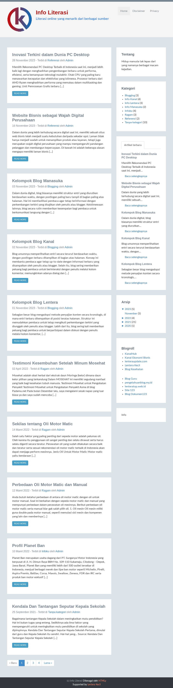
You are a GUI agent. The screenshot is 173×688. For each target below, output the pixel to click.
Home (123, 11)
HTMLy (102, 681)
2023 (128, 309)
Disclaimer (138, 11)
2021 (128, 322)
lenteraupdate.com (136, 361)
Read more (20, 93)
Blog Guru (131, 378)
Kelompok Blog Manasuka (37, 180)
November (131, 313)
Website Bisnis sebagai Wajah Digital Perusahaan (48, 117)
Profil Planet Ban (28, 545)
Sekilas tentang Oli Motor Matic (42, 424)
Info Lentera (132, 103)
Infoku (45, 551)
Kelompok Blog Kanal (33, 241)
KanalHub (131, 353)
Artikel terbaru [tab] (133, 145)
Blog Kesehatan (134, 369)
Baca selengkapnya (135, 176)
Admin (69, 60)
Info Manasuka (133, 107)
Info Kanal (131, 99)
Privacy (154, 11)
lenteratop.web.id (135, 386)
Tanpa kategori (57, 612)
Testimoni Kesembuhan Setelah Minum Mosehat (58, 363)
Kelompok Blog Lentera (35, 302)
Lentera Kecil (132, 365)
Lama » (48, 663)
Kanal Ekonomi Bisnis (137, 357)
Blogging (52, 186)
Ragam (44, 368)
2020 (128, 326)
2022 (128, 318)
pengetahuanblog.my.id (138, 382)
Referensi (53, 60)
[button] (164, 11)
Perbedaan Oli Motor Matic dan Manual (49, 484)
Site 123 (130, 390)
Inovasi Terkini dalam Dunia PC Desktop (51, 54)
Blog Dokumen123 (136, 394)
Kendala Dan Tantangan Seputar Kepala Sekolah (58, 606)
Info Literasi (52, 12)
